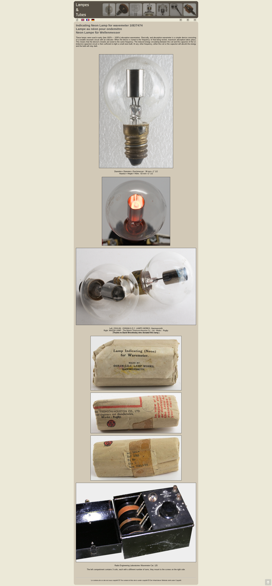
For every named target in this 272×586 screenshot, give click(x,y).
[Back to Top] (268, 582)
